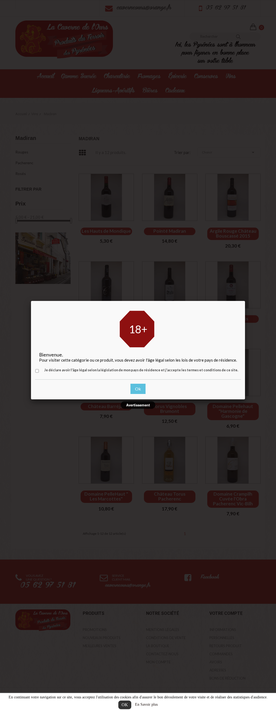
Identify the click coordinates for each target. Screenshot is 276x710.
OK (125, 704)
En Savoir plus (146, 704)
